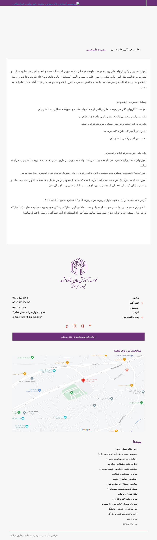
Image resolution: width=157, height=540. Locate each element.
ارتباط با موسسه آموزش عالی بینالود (78, 337)
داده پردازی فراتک (19, 535)
